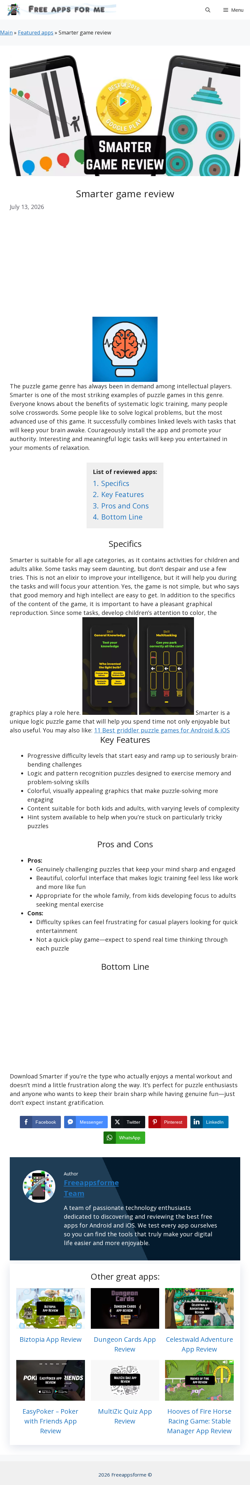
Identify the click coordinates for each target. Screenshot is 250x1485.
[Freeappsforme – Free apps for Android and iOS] (59, 10)
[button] (208, 10)
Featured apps (35, 32)
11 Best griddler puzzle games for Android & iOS (162, 730)
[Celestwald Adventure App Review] (199, 1324)
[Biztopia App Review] (50, 1324)
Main (6, 32)
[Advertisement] (125, 268)
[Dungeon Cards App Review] (125, 1324)
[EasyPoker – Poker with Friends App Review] (50, 1396)
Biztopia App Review (51, 1339)
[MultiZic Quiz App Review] (125, 1396)
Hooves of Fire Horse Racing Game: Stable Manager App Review (199, 1421)
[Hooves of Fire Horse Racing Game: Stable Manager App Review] (199, 1396)
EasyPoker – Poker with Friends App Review (50, 1421)
